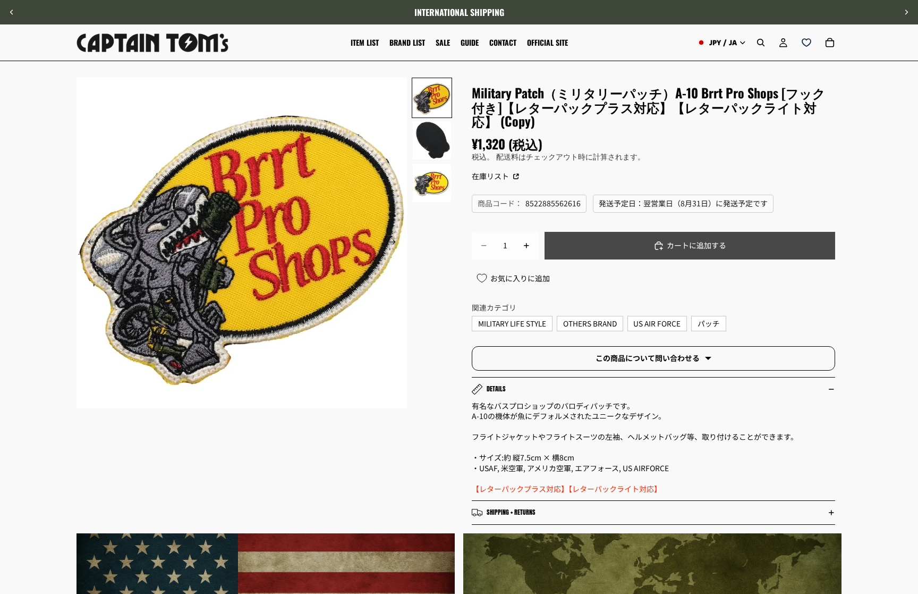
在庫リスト (491, 176)
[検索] (760, 42)
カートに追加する (696, 245)
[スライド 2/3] (432, 140)
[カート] (830, 42)
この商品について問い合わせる (648, 358)
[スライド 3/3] (432, 183)
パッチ (709, 323)
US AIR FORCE (657, 323)
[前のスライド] (11, 12)
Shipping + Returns (511, 512)
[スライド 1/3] (432, 98)
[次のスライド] (906, 12)
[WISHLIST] (806, 42)
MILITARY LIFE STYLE (512, 323)
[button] (904, 504)
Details (496, 389)
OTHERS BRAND (590, 323)
